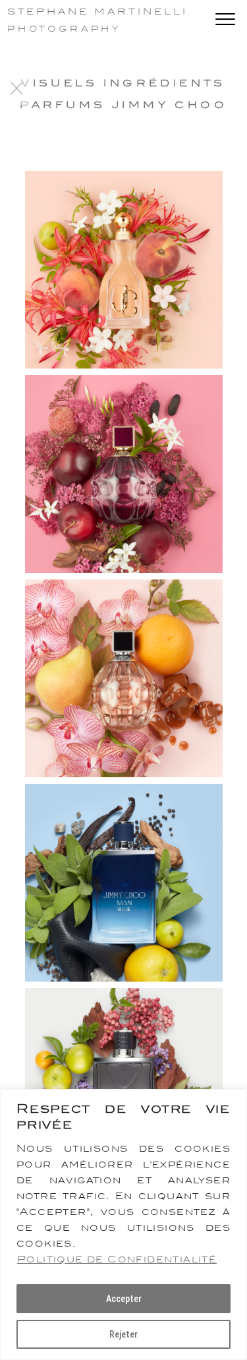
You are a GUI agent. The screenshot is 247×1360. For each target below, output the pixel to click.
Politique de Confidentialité (117, 1259)
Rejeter (123, 1334)
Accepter (124, 1298)
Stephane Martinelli (97, 11)
